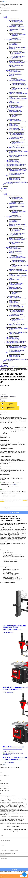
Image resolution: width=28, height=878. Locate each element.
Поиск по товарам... (5, 10)
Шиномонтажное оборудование (20, 366)
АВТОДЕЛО (3, 366)
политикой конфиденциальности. (20, 871)
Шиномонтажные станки (7, 368)
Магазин (9, 366)
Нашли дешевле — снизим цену (8, 396)
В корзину (3, 401)
